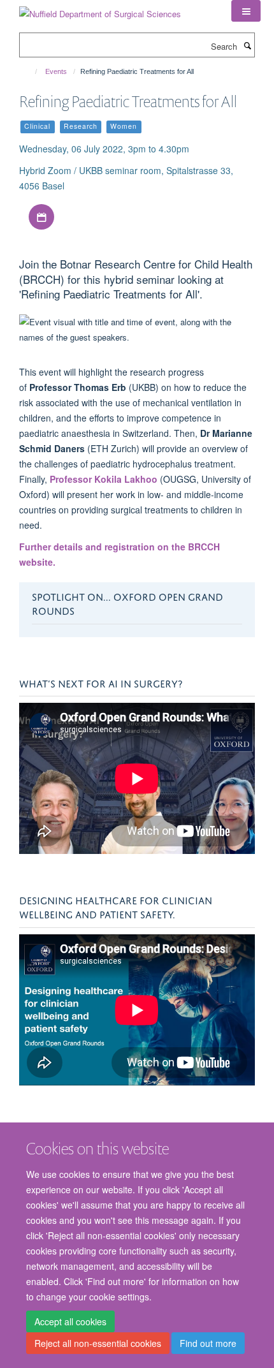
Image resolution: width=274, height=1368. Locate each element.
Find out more (208, 1343)
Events (56, 71)
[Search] (247, 45)
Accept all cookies (70, 1321)
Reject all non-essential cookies (97, 1343)
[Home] (30, 71)
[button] (246, 11)
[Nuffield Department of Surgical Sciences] (100, 9)
